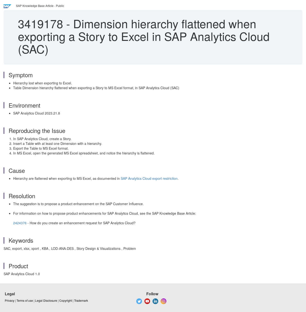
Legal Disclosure (46, 300)
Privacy (9, 300)
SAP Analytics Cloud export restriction (149, 178)
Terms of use (24, 300)
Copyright (65, 300)
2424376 (20, 222)
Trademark (81, 300)
